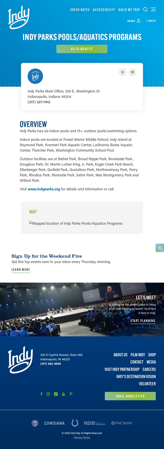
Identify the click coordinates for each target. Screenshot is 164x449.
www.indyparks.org (44, 189)
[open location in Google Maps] (75, 223)
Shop (152, 355)
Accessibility (104, 9)
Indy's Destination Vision (136, 376)
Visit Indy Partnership (122, 369)
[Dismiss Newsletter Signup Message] (160, 248)
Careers (149, 369)
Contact (136, 362)
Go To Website (82, 49)
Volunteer (147, 383)
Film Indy (138, 355)
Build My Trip (129, 9)
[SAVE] (132, 72)
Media (151, 362)
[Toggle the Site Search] (145, 9)
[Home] (18, 17)
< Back (151, 20)
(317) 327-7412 (39, 101)
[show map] (122, 72)
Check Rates (80, 9)
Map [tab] (33, 212)
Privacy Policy (82, 437)
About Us (120, 355)
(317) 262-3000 (50, 364)
